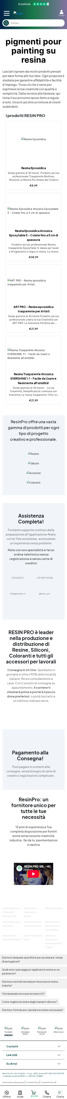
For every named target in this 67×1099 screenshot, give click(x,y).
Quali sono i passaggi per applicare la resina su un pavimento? (31, 971)
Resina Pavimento (54, 908)
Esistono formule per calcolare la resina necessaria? (32, 1010)
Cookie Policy (32, 1082)
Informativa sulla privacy (13, 1082)
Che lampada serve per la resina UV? (23, 993)
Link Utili (11, 1055)
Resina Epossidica (33, 168)
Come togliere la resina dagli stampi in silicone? (29, 1001)
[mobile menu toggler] (6, 13)
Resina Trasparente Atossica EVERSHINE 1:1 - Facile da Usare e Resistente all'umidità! (33, 378)
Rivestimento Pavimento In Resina (30, 912)
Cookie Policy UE (48, 1082)
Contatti (12, 1046)
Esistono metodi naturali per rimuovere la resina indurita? (30, 983)
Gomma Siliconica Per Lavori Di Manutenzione (11, 912)
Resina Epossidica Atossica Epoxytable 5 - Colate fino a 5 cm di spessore (33, 235)
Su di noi (11, 1063)
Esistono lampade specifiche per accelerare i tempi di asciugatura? (32, 959)
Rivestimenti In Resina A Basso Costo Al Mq (53, 926)
